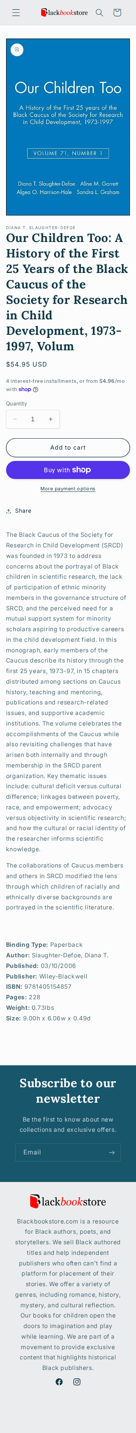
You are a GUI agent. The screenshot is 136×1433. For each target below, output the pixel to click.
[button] (16, 12)
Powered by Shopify (98, 1428)
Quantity (16, 404)
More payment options (68, 489)
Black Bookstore (54, 1428)
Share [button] (23, 510)
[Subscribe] (112, 1152)
